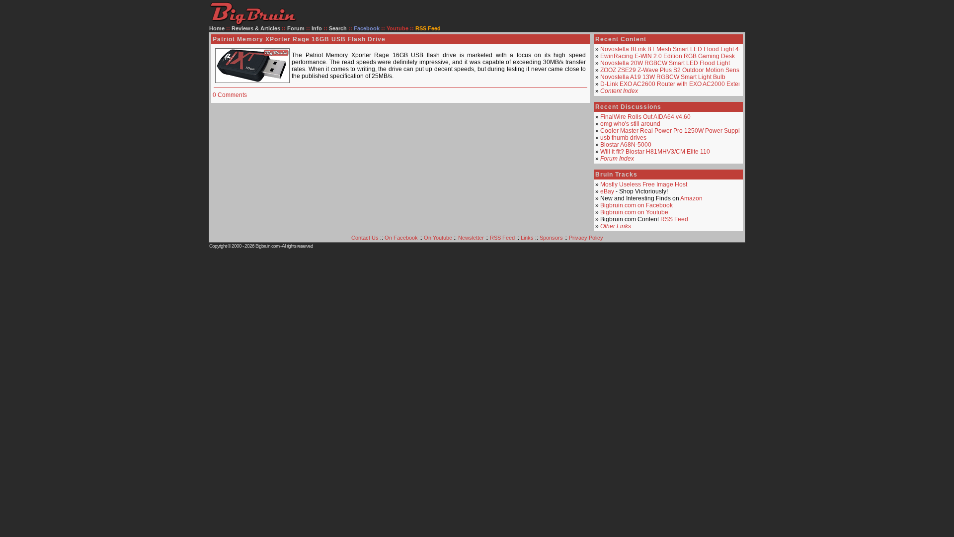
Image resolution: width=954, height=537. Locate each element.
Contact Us (365, 238)
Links (527, 238)
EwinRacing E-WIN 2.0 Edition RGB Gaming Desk (667, 56)
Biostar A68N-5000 (625, 144)
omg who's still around (630, 123)
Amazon (691, 198)
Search (338, 28)
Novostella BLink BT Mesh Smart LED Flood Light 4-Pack (677, 49)
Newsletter (471, 238)
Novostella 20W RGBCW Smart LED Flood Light (665, 63)
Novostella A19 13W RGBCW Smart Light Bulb (662, 77)
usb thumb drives (623, 137)
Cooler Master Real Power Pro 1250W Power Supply (671, 130)
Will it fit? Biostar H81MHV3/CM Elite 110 (655, 151)
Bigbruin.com (267, 246)
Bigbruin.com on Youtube (634, 212)
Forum (296, 28)
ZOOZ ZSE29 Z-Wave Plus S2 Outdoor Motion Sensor (672, 70)
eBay (607, 191)
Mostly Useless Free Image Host (643, 184)
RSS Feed (674, 219)
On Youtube (438, 238)
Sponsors (551, 238)
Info (317, 28)
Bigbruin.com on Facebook (636, 205)
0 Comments (230, 94)
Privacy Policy (586, 238)
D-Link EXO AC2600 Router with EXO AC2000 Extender (675, 84)
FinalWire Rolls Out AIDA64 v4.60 (645, 116)
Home (217, 28)
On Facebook (401, 238)
